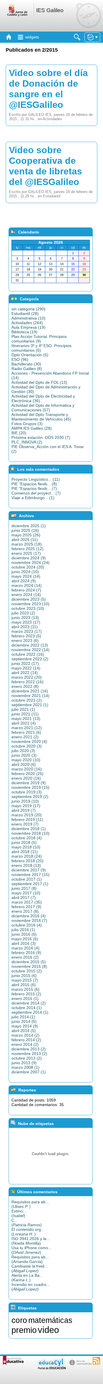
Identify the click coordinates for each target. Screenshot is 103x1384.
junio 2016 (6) (24, 934)
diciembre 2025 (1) (28, 525)
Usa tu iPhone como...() (31, 1250)
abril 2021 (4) (23, 723)
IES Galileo (50, 10)
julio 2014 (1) (23, 1017)
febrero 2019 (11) (27, 819)
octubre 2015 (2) (26, 971)
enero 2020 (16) (26, 778)
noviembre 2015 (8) (29, 966)
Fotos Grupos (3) (27, 423)
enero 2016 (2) (25, 957)
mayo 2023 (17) (25, 622)
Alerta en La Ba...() (27, 1277)
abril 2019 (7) (23, 810)
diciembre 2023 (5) (28, 599)
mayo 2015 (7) (24, 980)
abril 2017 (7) (23, 897)
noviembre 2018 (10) (30, 833)
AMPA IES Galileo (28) (31, 428)
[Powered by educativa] (13, 1360)
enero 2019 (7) (25, 824)
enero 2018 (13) (26, 865)
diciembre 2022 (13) (29, 645)
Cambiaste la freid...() (29, 1268)
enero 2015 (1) (25, 998)
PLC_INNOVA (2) (26, 442)
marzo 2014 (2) (25, 1035)
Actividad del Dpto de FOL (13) (39, 382)
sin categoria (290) (28, 309)
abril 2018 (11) (24, 851)
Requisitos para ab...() (30, 1204)
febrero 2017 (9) (26, 906)
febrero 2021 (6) (26, 732)
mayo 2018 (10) (25, 847)
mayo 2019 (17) (25, 805)
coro (19, 1320)
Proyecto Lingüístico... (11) (35, 479)
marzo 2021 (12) (26, 727)
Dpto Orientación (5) (29, 355)
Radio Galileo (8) (26, 368)
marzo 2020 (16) (26, 769)
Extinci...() (19, 1213)
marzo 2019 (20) (26, 815)
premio (24, 1330)
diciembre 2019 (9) (28, 782)
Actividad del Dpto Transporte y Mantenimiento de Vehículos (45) (41, 416)
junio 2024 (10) (25, 571)
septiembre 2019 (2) (29, 796)
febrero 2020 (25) (27, 773)
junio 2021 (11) (25, 714)
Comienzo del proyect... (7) (36, 493)
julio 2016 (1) (23, 929)
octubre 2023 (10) (27, 608)
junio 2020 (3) (24, 755)
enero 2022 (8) (25, 686)
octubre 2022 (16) (27, 654)
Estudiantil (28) (25, 313)
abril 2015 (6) (23, 984)
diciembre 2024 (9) (28, 558)
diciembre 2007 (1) (28, 1072)
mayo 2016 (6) (24, 939)
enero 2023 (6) (25, 640)
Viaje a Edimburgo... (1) (32, 497)
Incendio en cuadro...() (30, 1286)
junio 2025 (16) (25, 530)
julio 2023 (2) (23, 613)
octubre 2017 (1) (26, 879)
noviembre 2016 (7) (29, 920)
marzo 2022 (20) (26, 677)
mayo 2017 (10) (25, 893)
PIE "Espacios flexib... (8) (34, 484)
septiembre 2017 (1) (29, 883)
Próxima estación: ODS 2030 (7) (40, 437)
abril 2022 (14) (24, 672)
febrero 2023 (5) (26, 636)
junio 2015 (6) (24, 975)
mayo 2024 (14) (25, 576)
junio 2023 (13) (25, 617)
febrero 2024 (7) (26, 590)
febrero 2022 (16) (27, 682)
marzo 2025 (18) (26, 544)
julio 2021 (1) (23, 709)
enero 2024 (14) (26, 594)
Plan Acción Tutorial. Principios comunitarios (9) (39, 338)
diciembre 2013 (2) (28, 1049)
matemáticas (50, 1320)
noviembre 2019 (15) (30, 787)
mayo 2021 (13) (25, 718)
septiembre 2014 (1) (29, 1012)
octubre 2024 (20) (27, 567)
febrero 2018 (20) (27, 861)
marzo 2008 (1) (25, 1067)
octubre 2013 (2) (26, 1058)
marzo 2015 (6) (25, 989)
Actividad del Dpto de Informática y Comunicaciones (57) (42, 407)
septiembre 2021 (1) (29, 704)
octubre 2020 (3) (26, 746)
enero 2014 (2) (25, 1044)
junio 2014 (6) (24, 1021)
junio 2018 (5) (24, 842)
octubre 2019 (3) (26, 792)
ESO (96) (19, 359)
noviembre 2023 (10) (30, 604)
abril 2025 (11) (24, 539)
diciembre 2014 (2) (28, 1003)
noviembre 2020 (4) (29, 741)
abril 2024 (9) (23, 581)
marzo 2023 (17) (26, 631)
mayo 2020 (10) (25, 760)
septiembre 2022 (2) (29, 659)
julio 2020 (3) (23, 750)
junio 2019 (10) (25, 801)
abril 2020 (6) (23, 764)
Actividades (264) (27, 322)
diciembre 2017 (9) (28, 870)
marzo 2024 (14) (26, 585)
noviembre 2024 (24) (30, 562)
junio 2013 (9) (24, 1062)
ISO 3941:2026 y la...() (30, 1240)
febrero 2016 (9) (26, 952)
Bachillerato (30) (26, 364)
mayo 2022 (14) (25, 668)
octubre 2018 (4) (26, 838)
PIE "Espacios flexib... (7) (34, 488)
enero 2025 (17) (26, 553)
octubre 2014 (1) (26, 1007)
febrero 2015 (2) (26, 994)
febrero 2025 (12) (27, 548)
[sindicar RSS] (96, 1360)
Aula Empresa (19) (28, 327)
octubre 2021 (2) (26, 700)
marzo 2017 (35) (26, 902)
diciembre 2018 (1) (28, 828)
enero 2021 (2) (25, 737)
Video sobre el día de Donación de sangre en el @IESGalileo (48, 89)
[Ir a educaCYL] (51, 1368)
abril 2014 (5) (23, 1030)
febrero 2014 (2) (26, 1039)
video (48, 1330)
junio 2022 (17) (25, 663)
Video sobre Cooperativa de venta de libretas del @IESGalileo (45, 166)
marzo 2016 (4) (25, 948)
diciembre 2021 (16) (29, 691)
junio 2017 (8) (24, 888)
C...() (26, 1222)
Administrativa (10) (28, 318)
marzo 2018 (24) (26, 856)
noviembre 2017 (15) (30, 874)
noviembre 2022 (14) (30, 649)
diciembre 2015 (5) (28, 961)
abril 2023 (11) (24, 626)
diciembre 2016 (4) (28, 916)
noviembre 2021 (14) (30, 695)
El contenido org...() (27, 1231)
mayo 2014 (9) (24, 1026)
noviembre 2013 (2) (29, 1053)
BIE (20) (18, 433)
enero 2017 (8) (25, 911)
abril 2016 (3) (23, 943)
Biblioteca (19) (24, 332)
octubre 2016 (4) (26, 925)
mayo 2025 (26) (25, 535)
